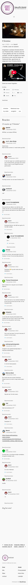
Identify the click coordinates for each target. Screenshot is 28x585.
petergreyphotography (12, 344)
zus (20, 111)
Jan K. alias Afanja (11, 141)
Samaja (8, 249)
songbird (13, 111)
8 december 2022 (11, 451)
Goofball (8, 478)
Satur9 (15, 44)
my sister (5, 111)
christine (5, 108)
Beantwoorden (6, 138)
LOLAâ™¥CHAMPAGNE (12, 202)
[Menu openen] (14, 17)
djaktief (8, 127)
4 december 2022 (11, 432)
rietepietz (8, 312)
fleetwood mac (15, 108)
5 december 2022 (13, 158)
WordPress (23, 581)
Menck (8, 430)
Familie (5, 46)
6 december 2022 (15, 238)
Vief (7, 403)
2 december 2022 (11, 129)
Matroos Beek (10, 373)
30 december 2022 (11, 480)
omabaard (9, 188)
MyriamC (8, 175)
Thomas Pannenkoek (12, 280)
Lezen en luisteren (13, 46)
